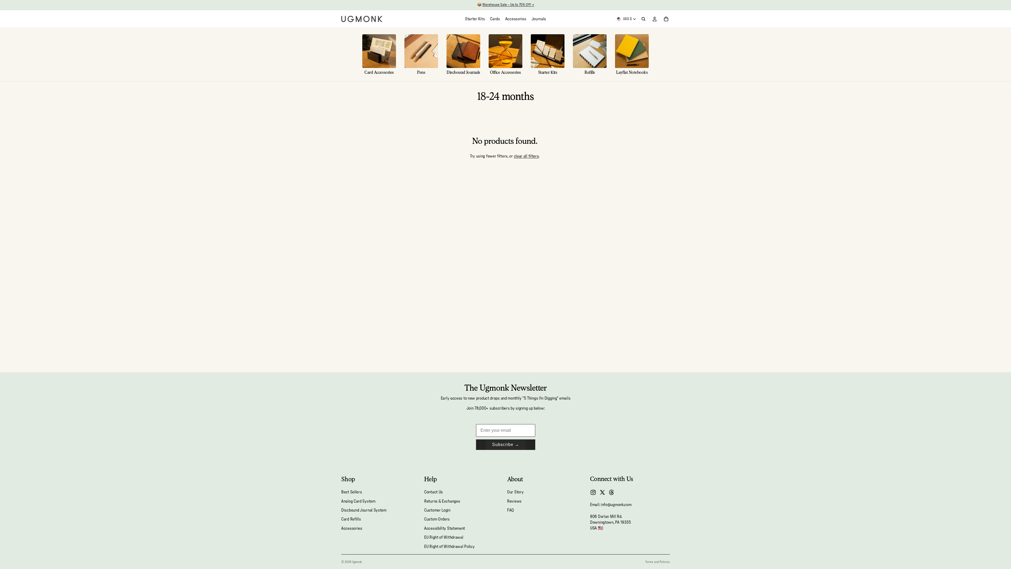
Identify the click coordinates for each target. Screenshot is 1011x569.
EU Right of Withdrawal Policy (449, 547)
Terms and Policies (657, 561)
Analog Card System (358, 501)
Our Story (515, 492)
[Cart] (666, 19)
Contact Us (433, 492)
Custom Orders (437, 519)
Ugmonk (357, 561)
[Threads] (611, 492)
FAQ (510, 510)
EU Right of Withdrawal (443, 537)
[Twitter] (602, 492)
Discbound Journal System (363, 510)
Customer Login (437, 510)
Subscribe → (505, 444)
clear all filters (526, 156)
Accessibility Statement (444, 528)
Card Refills (351, 519)
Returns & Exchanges (442, 501)
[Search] (643, 19)
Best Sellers (351, 492)
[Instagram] (593, 492)
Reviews (514, 501)
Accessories (351, 528)
